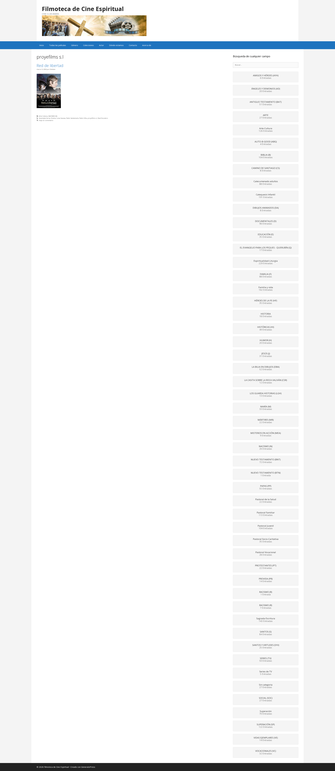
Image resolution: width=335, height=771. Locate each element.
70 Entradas (265, 712)
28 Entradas (265, 553)
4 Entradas (266, 143)
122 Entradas (266, 725)
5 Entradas (265, 672)
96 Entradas (265, 222)
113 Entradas (266, 514)
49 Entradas (265, 328)
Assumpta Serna (44, 118)
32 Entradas (265, 752)
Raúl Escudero (103, 118)
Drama (53, 118)
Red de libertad (50, 65)
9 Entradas (265, 434)
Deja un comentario (46, 120)
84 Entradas (265, 633)
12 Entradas (265, 381)
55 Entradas (265, 487)
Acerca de (146, 45)
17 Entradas (266, 249)
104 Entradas (266, 156)
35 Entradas (266, 235)
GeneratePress (88, 767)
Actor (101, 45)
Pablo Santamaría (72, 118)
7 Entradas (265, 606)
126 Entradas (266, 129)
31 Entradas (265, 354)
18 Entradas (265, 315)
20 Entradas (265, 90)
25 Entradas (265, 646)
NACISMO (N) (52, 116)
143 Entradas (265, 619)
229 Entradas (266, 262)
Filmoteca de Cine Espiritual (83, 9)
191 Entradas (265, 196)
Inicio (41, 45)
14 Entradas (266, 580)
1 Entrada (266, 474)
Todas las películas (57, 45)
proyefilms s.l (92, 118)
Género (74, 45)
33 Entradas (265, 408)
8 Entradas (266, 169)
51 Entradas (266, 103)
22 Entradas (266, 421)
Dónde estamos (116, 45)
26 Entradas (265, 447)
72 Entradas (266, 460)
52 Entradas (266, 368)
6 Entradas (265, 76)
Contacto (133, 45)
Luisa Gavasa (61, 118)
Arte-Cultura (43, 116)
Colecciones (88, 45)
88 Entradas (266, 182)
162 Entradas (265, 288)
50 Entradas (265, 659)
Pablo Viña (83, 118)
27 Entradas (265, 116)
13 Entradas (265, 394)
